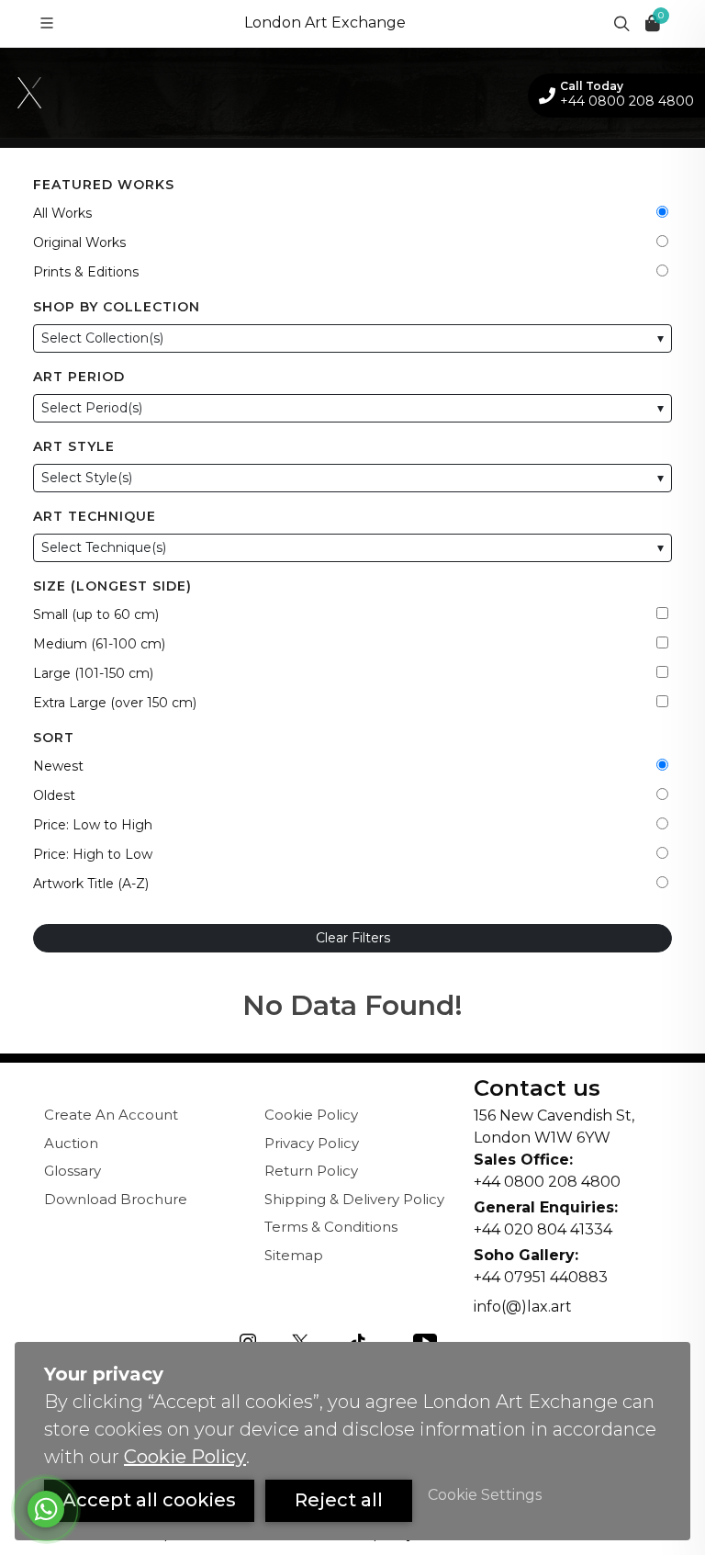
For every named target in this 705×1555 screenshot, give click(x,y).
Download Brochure (115, 1199)
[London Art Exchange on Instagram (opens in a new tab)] (248, 1340)
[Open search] (619, 23)
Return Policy (311, 1170)
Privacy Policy (311, 1143)
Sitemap (293, 1255)
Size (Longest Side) (112, 586)
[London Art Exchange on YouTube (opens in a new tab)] (425, 1340)
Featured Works (103, 184)
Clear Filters (353, 938)
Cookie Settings (485, 1495)
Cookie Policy (311, 1114)
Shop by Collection (116, 307)
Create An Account (111, 1114)
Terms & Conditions (330, 1226)
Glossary (72, 1170)
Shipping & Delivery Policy (354, 1199)
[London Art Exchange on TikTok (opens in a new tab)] (357, 1340)
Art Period (79, 376)
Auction (71, 1143)
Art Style (74, 446)
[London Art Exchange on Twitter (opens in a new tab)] (300, 1340)
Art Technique (94, 516)
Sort (53, 737)
